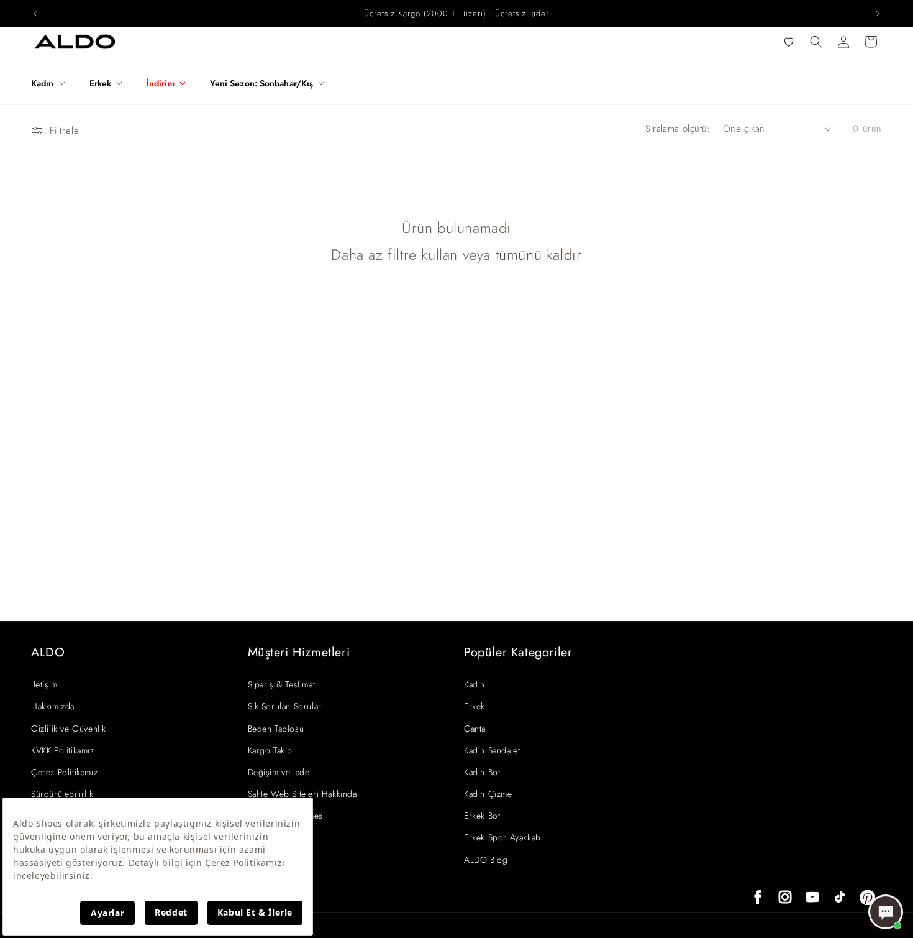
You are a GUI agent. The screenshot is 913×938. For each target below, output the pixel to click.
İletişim (44, 684)
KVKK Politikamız (62, 750)
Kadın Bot (482, 772)
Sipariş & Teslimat (282, 684)
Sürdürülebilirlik (62, 794)
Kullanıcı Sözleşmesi (286, 815)
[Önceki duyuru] (35, 13)
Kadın (474, 684)
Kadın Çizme (488, 794)
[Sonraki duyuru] (877, 13)
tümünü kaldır (539, 254)
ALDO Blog (485, 859)
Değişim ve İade (279, 772)
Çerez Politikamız (64, 772)
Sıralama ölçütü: (677, 129)
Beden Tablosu (276, 728)
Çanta (475, 728)
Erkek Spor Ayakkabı (503, 837)
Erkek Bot (482, 815)
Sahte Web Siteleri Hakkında (302, 794)
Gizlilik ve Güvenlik (68, 728)
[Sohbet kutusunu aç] (885, 911)
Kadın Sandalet (492, 750)
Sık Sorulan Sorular (285, 706)
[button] (53, 83)
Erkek (474, 706)
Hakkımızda (53, 706)
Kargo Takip (270, 750)
